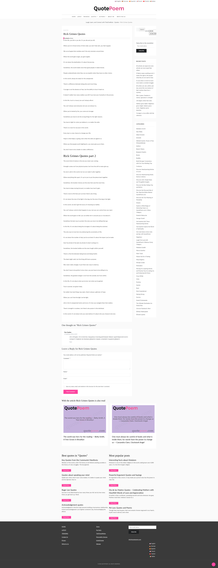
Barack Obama (140, 149)
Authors (102, 16)
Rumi (137, 288)
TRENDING (86, 16)
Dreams (138, 202)
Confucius (139, 166)
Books (138, 155)
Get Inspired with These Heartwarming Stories (143, 222)
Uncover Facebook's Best (143, 308)
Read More (66, 470)
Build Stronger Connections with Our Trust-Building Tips (144, 162)
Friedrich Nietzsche (141, 215)
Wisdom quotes (140, 314)
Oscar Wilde (139, 276)
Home (74, 16)
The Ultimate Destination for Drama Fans (144, 304)
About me (111, 16)
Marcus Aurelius (140, 250)
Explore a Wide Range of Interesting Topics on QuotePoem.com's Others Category (143, 209)
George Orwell (140, 218)
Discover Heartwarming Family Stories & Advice (144, 176)
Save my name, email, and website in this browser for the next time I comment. (88, 386)
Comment (66, 358)
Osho (137, 279)
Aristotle (138, 137)
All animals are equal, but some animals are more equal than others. (144, 68)
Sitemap (98, 544)
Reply (70, 341)
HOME (64, 526)
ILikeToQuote (100, 540)
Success (138, 297)
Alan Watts (139, 131)
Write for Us (121, 16)
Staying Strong (140, 294)
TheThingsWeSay (101, 533)
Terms (98, 526)
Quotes (93, 16)
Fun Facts (98, 530)
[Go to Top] (213, 564)
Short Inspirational (141, 291)
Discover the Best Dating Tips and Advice (144, 186)
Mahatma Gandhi (141, 247)
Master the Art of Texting (143, 256)
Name (65, 371)
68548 (147, 31)
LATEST (79, 16)
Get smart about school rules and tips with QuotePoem (144, 233)
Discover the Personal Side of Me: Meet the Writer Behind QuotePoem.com (144, 192)
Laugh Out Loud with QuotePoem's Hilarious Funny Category (144, 242)
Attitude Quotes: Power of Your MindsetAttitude (145, 142)
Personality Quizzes (101, 537)
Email (65, 378)
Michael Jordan (140, 262)
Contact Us (65, 537)
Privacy (64, 540)
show (71, 38)
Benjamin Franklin (141, 152)
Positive (138, 282)
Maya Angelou (140, 259)
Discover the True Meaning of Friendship (144, 199)
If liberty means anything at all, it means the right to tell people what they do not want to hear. (145, 75)
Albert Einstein (140, 134)
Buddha (138, 158)
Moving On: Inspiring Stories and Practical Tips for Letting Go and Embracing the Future (145, 271)
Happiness (139, 237)
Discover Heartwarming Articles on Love (145, 170)
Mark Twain (139, 253)
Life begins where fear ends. (144, 100)
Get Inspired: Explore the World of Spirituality (145, 228)
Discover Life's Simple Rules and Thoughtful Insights (144, 181)
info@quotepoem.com (135, 539)
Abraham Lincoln (141, 128)
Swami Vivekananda (141, 300)
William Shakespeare (142, 311)
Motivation (139, 265)
